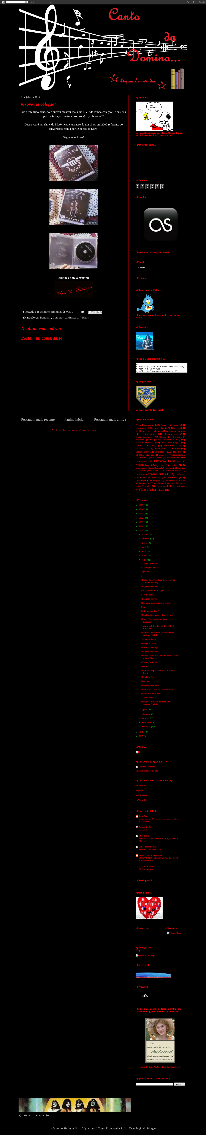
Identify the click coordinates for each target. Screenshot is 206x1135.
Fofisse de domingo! (150, 647)
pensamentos (157, 474)
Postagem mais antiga (110, 419)
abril (144, 547)
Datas (162, 437)
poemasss (141, 480)
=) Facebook (141, 795)
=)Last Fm (140, 785)
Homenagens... (178, 455)
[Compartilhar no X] (95, 312)
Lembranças (141, 461)
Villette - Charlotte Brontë (150, 849)
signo (180, 483)
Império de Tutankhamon (150, 855)
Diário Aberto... (145, 442)
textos (147, 486)
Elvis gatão (144, 836)
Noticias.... (168, 468)
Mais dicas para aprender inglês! (156, 603)
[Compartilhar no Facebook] (97, 312)
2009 (141, 505)
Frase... (140, 454)
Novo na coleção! (148, 595)
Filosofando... (143, 451)
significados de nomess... (164, 483)
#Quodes (145, 681)
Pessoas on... (180, 474)
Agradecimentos (145, 425)
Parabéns (140, 474)
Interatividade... (173, 457)
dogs (154, 446)
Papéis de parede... (173, 471)
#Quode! (145, 572)
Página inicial (74, 419)
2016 (141, 732)
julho (144, 560)
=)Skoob (139, 790)
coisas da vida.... (175, 431)
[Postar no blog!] (92, 312)
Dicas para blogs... (170, 443)
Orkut (143, 470)
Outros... (156, 470)
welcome (161, 490)
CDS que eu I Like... (147, 431)
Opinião (181, 468)
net (162, 465)
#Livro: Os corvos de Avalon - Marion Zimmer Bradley (158, 581)
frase (176, 451)
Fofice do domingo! (150, 611)
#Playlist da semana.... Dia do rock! (157, 615)
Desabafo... (177, 437)
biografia (159, 428)
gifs (152, 455)
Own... (144, 607)
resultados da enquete (175, 481)
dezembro (146, 727)
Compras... (59, 317)
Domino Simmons (147, 767)
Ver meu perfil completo (147, 771)
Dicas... (140, 445)
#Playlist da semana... (151, 652)
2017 (141, 736)
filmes (178, 449)
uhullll (169, 486)
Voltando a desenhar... (151, 694)
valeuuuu (181, 486)
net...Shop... (155, 468)
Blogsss (175, 428)
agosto (145, 710)
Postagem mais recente (38, 419)
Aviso (176, 425)
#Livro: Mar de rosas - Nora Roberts (157, 689)
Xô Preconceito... (146, 869)
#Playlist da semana (150, 586)
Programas (157, 481)
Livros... (160, 461)
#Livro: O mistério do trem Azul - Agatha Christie (156, 703)
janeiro (145, 534)
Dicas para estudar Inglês (152, 590)
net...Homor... (141, 468)
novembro (146, 722)
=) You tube (141, 800)
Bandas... (45, 317)
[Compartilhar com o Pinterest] (100, 312)
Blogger (152, 1128)
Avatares (164, 425)
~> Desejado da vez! (150, 567)
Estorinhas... (141, 449)
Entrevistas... (171, 445)
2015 (141, 530)
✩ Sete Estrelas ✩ (147, 866)
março (145, 543)
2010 (141, 509)
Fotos (161, 451)
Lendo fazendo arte (148, 847)
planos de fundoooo (150, 477)
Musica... (73, 317)
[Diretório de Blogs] (145, 955)
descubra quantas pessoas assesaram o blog (158, 440)
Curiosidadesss (144, 437)
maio (144, 551)
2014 (141, 526)
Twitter (160, 486)
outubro (146, 718)
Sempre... (145, 666)
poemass (172, 477)
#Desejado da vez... (149, 643)
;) (142, 576)
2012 (141, 518)
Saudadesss (144, 483)
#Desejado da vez (149, 599)
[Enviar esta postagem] (82, 311)
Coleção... (148, 434)
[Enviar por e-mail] (89, 312)
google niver (163, 455)
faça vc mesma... (159, 448)
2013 (141, 522)
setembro (146, 714)
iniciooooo (157, 457)
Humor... (144, 457)
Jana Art (143, 816)
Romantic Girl (145, 827)
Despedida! (143, 830)
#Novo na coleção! (149, 563)
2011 (141, 513)
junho (145, 556)
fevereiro (146, 539)
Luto (179, 461)
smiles (138, 486)
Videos (84, 317)
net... (174, 465)
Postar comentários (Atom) (79, 430)
